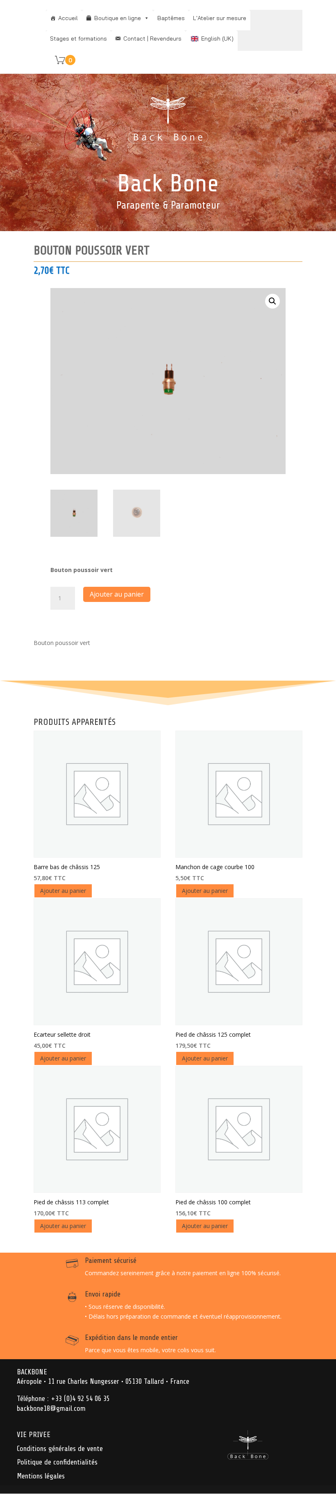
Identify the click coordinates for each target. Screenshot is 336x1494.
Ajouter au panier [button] (63, 891)
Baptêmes (171, 18)
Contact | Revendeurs (152, 38)
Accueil (68, 18)
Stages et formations (78, 38)
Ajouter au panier (117, 594)
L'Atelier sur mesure (219, 18)
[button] (272, 301)
